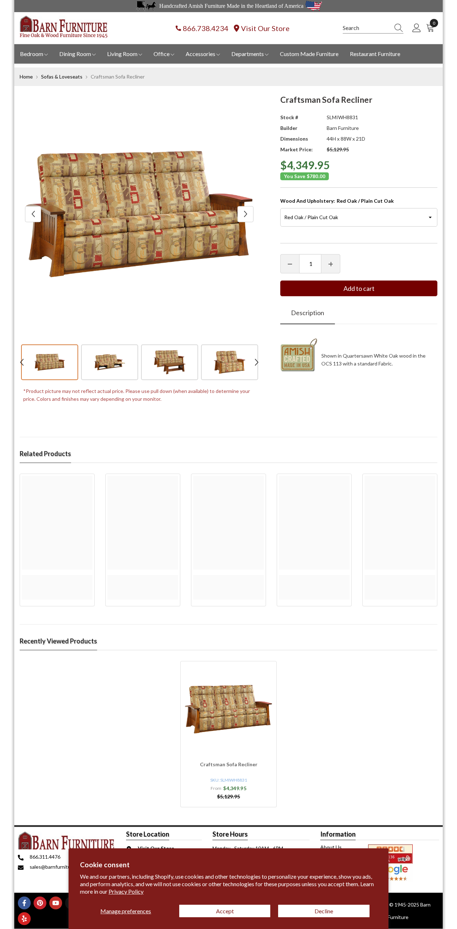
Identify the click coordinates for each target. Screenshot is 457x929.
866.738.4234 (205, 28)
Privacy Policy (126, 891)
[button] (33, 214)
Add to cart (359, 289)
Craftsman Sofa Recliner (228, 764)
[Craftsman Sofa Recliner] (228, 709)
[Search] (373, 28)
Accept (225, 911)
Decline (324, 911)
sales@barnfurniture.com (58, 867)
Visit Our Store (265, 28)
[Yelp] (24, 918)
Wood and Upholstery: (337, 201)
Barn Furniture (343, 128)
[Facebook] (24, 903)
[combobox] (366, 27)
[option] (139, 214)
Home (26, 77)
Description (307, 313)
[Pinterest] (40, 903)
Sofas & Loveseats (61, 77)
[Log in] (416, 28)
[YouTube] (55, 903)
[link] (57, 579)
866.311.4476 (45, 857)
